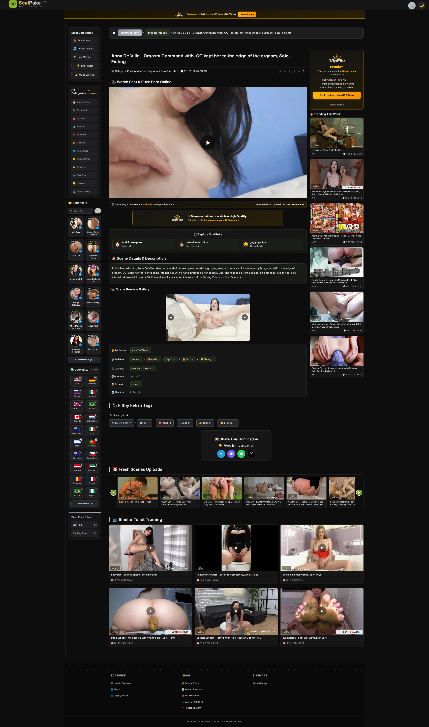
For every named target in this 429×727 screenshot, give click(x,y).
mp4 (134, 384)
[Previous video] (113, 493)
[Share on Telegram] (221, 454)
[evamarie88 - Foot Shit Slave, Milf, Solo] (322, 611)
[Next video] (359, 493)
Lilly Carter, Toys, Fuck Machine (327, 150)
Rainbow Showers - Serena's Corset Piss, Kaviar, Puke (227, 574)
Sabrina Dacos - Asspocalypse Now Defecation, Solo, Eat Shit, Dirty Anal (334, 369)
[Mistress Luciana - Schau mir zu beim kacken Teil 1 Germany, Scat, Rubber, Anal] (336, 307)
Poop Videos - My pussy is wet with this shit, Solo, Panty (143, 637)
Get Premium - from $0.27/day (337, 95)
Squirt (169, 359)
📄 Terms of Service (192, 689)
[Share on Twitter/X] (251, 454)
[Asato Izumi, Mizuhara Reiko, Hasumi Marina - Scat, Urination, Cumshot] (336, 218)
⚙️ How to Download (121, 683)
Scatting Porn (80, 533)
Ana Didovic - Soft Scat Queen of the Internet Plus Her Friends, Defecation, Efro (306, 504)
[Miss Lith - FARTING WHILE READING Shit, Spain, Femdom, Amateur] (264, 488)
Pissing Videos (157, 32)
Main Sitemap (260, 683)
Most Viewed (85, 74)
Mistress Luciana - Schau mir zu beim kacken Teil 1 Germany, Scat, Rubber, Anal (336, 325)
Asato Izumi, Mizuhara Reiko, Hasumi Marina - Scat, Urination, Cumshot (336, 237)
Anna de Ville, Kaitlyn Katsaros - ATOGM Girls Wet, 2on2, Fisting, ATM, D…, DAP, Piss (336, 193)
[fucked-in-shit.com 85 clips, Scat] (138, 488)
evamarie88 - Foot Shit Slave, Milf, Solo (305, 637)
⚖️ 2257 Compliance (192, 701)
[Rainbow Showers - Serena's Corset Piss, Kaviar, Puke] (236, 548)
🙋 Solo (186, 359)
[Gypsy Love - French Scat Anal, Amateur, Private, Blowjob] (180, 488)
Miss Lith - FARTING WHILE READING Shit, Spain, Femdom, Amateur (263, 503)
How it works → (336, 105)
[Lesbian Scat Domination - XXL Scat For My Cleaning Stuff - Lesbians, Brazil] (349, 488)
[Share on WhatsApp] (241, 454)
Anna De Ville (139, 350)
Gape (135, 359)
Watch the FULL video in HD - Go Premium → (280, 204)
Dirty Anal (152, 71)
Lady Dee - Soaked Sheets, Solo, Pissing (134, 574)
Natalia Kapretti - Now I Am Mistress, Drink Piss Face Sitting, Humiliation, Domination (334, 281)
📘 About (115, 689)
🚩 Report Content (191, 707)
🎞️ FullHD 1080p (140, 368)
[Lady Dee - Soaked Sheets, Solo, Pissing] (150, 548)
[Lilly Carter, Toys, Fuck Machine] (336, 133)
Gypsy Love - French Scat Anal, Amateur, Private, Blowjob (176, 503)
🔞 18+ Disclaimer (191, 695)
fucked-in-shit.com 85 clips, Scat (135, 502)
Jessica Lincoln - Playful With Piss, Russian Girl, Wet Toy (229, 637)
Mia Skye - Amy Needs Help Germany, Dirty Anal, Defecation (222, 503)
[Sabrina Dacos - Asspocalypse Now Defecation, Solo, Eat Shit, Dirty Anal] (336, 351)
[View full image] (208, 317)
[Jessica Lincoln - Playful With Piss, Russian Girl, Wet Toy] (236, 611)
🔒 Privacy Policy (190, 683)
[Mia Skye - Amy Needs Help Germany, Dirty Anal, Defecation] (222, 488)
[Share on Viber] (231, 454)
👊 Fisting (206, 359)
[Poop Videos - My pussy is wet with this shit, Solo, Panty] (150, 611)
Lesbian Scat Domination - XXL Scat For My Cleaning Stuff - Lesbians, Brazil (347, 504)
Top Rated (85, 65)
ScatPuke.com (129, 32)
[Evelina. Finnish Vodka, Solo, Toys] (322, 548)
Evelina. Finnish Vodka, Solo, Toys (302, 574)
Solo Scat (166, 71)
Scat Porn (78, 524)
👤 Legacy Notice (120, 695)
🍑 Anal (152, 359)
